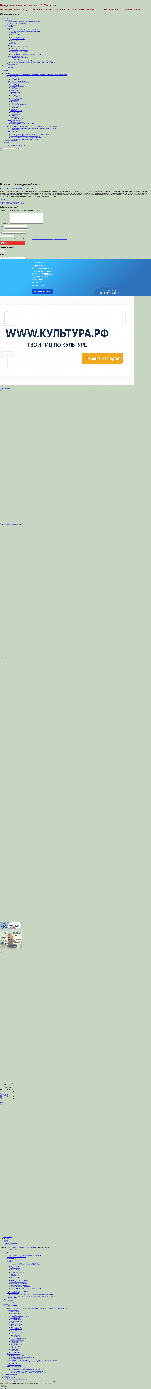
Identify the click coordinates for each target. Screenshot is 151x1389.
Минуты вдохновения (17, 122)
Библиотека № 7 (15, 42)
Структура (10, 26)
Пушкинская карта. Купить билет (17, 145)
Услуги (5, 70)
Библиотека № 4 (15, 37)
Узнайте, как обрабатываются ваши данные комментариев (49, 239)
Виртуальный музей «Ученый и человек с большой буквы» (28, 137)
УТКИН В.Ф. (14, 115)
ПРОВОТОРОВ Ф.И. (16, 107)
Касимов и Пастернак (17, 125)
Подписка (10, 67)
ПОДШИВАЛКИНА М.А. (18, 104)
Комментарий (4, 223)
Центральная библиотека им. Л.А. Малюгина (28, 5)
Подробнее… (4, 1388)
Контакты (6, 142)
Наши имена (11, 45)
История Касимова (12, 76)
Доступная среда (12, 64)
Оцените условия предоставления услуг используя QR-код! (25, 21)
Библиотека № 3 (15, 36)
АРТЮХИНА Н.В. (16, 87)
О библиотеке (7, 20)
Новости (2, 199)
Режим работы (11, 25)
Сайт (1, 232)
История (9, 28)
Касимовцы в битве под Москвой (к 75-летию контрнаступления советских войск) (32, 126)
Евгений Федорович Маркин (19, 50)
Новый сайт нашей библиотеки (16, 23)
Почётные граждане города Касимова (18, 82)
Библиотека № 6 (15, 40)
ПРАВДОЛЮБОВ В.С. (17, 106)
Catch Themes (13, 1249)
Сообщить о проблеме (42, 291)
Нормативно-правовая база (15, 56)
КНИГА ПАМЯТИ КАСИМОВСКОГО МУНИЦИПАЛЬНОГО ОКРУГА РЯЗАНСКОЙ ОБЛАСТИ (37, 75)
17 (1, 1097)
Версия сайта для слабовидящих (14, 243)
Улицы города (14, 78)
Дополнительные (12, 72)
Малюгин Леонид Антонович (19, 46)
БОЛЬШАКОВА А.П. (17, 90)
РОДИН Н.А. (14, 109)
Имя (2, 226)
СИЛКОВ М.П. (15, 112)
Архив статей (14, 129)
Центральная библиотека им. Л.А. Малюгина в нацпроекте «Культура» (31, 61)
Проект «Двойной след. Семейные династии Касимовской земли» (30, 134)
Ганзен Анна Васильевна (18, 48)
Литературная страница (14, 120)
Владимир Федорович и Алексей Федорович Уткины (26, 54)
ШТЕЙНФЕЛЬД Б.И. (16, 118)
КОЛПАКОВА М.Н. (16, 98)
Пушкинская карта (9, 143)
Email (2, 229)
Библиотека (16, 188)
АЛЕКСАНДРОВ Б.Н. (17, 86)
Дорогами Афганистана (14, 131)
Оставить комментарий (26, 188)
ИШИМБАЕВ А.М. (16, 95)
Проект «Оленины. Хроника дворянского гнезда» (25, 136)
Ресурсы (5, 65)
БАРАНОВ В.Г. (15, 89)
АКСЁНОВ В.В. (15, 84)
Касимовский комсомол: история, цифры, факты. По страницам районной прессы (31, 128)
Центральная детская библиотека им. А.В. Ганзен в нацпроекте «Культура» (32, 62)
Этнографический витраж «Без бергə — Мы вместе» (26, 139)
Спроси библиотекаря (10, 140)
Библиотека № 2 (15, 34)
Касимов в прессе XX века (18, 79)
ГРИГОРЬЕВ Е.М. (15, 93)
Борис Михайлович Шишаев (19, 51)
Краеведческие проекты (14, 133)
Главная (5, 18)
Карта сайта (7, 1244)
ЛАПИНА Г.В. (14, 100)
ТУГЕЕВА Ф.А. (15, 114)
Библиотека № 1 (15, 32)
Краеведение (7, 73)
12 (5, 1095)
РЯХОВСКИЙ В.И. (16, 111)
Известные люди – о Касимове (16, 81)
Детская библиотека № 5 (17, 39)
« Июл (2, 1102)
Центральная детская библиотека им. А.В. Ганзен (25, 31)
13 (7, 1095)
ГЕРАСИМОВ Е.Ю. (16, 92)
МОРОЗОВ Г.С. (15, 101)
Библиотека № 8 (15, 43)
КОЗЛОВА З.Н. (15, 97)
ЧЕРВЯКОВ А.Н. (15, 117)
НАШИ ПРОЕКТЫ (13, 59)
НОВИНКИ (10, 68)
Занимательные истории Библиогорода (22, 123)
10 (1, 1095)
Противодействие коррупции (19, 57)
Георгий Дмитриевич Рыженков (20, 53)
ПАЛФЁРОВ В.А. (15, 103)
